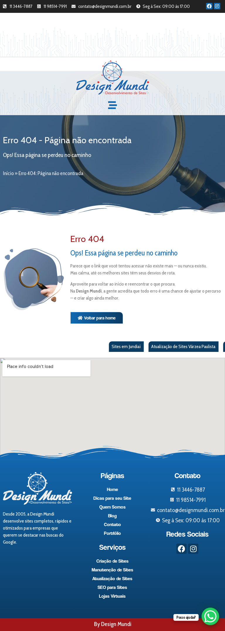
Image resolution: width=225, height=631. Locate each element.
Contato (112, 524)
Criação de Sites (112, 561)
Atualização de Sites (112, 578)
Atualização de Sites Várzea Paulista (171, 346)
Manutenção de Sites (112, 570)
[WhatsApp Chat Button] (210, 616)
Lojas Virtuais (112, 596)
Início (8, 173)
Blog (112, 515)
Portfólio (112, 533)
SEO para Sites (112, 587)
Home (112, 489)
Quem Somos (112, 507)
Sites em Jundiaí (113, 346)
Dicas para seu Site (112, 498)
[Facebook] (209, 6)
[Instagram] (217, 6)
